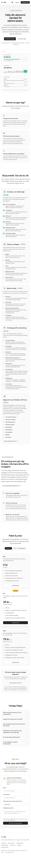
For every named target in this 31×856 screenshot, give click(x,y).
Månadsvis (8, 548)
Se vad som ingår (22, 38)
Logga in (17, 2)
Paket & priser (11, 843)
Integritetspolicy (9, 852)
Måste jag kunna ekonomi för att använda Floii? (12, 713)
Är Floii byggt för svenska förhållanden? (10, 743)
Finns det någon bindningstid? (11, 737)
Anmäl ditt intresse (10, 38)
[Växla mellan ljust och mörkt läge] (12, 2)
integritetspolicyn (11, 820)
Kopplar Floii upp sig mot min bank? (13, 719)
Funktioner (3, 843)
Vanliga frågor (4, 845)
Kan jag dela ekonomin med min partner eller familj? (14, 724)
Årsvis (19, 548)
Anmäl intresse (25, 2)
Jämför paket (19, 843)
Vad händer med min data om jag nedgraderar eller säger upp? (12, 731)
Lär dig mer (12, 845)
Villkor (2, 852)
